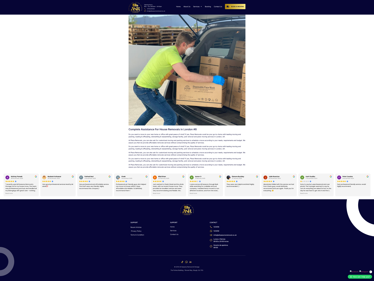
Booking (208, 6)
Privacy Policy (136, 231)
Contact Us (218, 6)
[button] (360, 277)
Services (196, 6)
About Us (186, 6)
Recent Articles (136, 227)
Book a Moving (237, 6)
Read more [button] (9, 193)
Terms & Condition (137, 235)
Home (178, 6)
